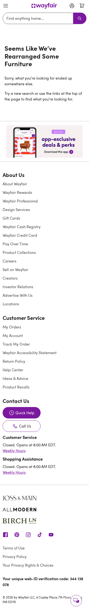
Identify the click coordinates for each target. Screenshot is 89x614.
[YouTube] (51, 534)
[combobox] (38, 18)
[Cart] (81, 5)
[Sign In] (71, 5)
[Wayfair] (44, 5)
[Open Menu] (5, 5)
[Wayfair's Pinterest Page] (17, 534)
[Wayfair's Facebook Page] (5, 534)
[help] (76, 600)
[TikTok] (39, 534)
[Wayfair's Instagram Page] (28, 534)
